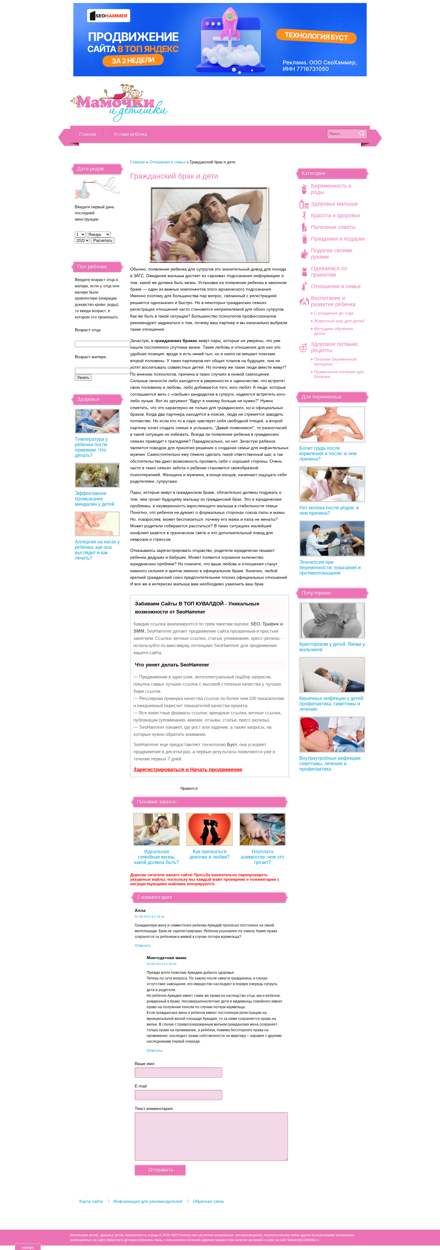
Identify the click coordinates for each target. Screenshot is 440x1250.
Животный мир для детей (339, 320)
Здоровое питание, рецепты (335, 347)
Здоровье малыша (334, 204)
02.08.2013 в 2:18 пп (149, 916)
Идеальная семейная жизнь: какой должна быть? (156, 857)
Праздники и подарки (338, 239)
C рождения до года (333, 313)
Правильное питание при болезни (339, 374)
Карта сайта (91, 1201)
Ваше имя (144, 1063)
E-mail (141, 1086)
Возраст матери (90, 356)
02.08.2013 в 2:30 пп (161, 963)
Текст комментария (154, 1108)
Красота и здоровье (335, 215)
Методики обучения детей (333, 331)
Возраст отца (88, 329)
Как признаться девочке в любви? (209, 854)
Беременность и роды (331, 189)
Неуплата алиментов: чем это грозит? (262, 857)
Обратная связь (208, 1201)
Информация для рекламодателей (147, 1201)
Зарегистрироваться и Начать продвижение (187, 769)
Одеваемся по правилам (329, 271)
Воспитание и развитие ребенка (333, 301)
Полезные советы (333, 227)
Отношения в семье (167, 162)
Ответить (143, 946)
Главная (87, 134)
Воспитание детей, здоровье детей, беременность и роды (119, 103)
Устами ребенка (130, 134)
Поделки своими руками (331, 253)
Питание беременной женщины (335, 361)
